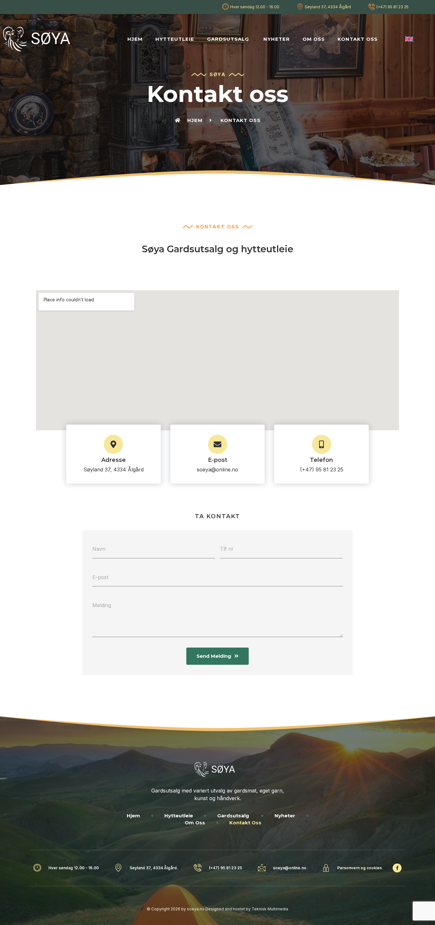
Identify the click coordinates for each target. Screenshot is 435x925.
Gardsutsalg (229, 39)
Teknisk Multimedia (270, 909)
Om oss (314, 39)
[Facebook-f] (397, 868)
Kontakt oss (358, 39)
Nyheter (276, 39)
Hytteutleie (174, 39)
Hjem (135, 39)
